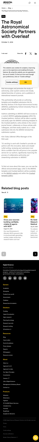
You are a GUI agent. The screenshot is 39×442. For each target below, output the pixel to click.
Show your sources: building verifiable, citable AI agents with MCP (11, 223)
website (12, 173)
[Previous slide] (3, 254)
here (19, 169)
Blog (9, 8)
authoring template (21, 116)
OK (25, 82)
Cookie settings (12, 82)
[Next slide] (35, 254)
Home (4, 8)
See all (4, 192)
